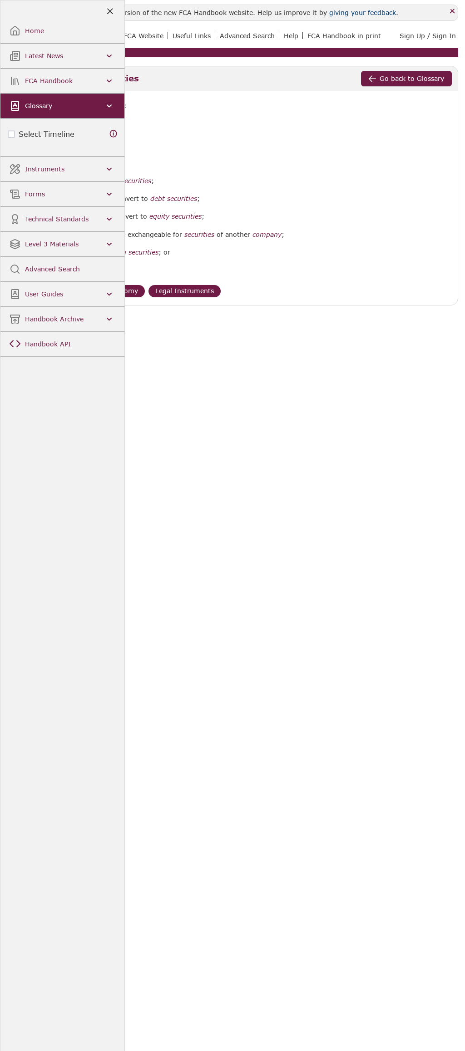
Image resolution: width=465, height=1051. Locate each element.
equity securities (175, 216)
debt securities (173, 198)
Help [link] (291, 36)
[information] (113, 134)
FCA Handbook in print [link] (344, 36)
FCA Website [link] (143, 36)
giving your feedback (362, 12)
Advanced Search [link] (247, 36)
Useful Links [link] (192, 36)
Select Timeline (46, 134)
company (267, 234)
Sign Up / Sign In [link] (428, 36)
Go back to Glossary (412, 78)
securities (199, 234)
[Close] (452, 12)
